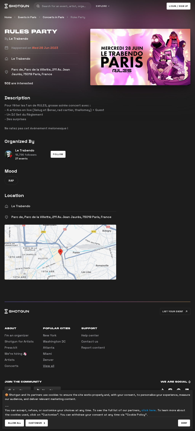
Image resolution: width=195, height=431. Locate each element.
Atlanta (48, 348)
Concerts (11, 366)
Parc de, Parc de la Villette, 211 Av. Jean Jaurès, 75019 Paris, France (61, 217)
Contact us (89, 341)
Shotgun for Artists (19, 341)
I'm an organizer (17, 335)
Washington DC (54, 341)
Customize (35, 423)
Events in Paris (27, 17)
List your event (172, 311)
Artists (9, 360)
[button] (58, 154)
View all (48, 366)
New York (50, 335)
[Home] (17, 6)
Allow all (14, 423)
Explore (101, 6)
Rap (11, 180)
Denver (48, 360)
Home (8, 17)
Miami (47, 354)
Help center (90, 335)
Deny (184, 423)
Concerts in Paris (53, 17)
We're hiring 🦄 (16, 354)
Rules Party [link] (78, 17)
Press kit (11, 348)
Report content (93, 348)
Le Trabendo (18, 39)
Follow (58, 154)
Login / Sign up (178, 6)
